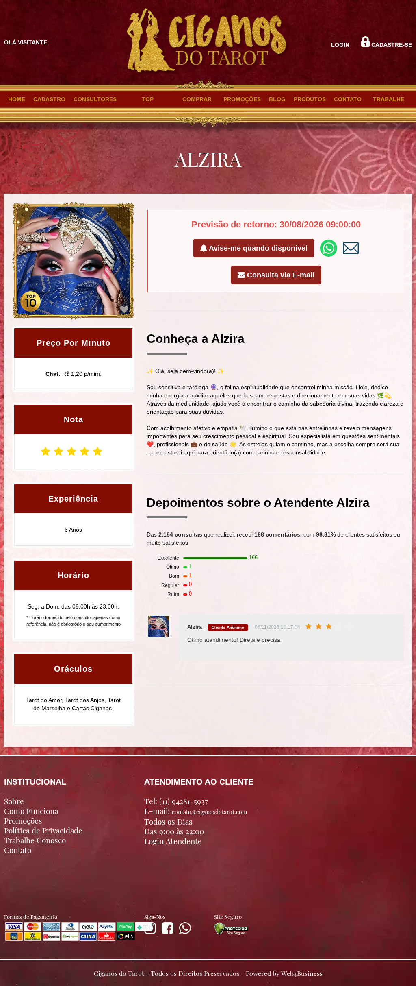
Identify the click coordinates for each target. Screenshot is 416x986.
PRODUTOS (310, 99)
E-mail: (195, 811)
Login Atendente (173, 841)
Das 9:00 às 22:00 (174, 831)
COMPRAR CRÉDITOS (197, 101)
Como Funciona (31, 811)
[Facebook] (167, 932)
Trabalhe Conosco (35, 840)
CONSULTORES (95, 99)
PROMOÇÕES (242, 99)
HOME (16, 99)
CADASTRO (49, 99)
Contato (17, 850)
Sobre (14, 801)
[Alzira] (124, 309)
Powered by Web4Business (284, 972)
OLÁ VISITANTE (25, 42)
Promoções (23, 820)
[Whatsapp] (185, 932)
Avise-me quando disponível (257, 248)
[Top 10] (30, 300)
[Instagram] (150, 932)
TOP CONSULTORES (147, 101)
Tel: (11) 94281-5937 (176, 801)
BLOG (277, 99)
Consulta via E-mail (279, 275)
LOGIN (340, 45)
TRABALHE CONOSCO (388, 101)
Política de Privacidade (43, 830)
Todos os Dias (168, 821)
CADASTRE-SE (391, 45)
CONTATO (348, 99)
